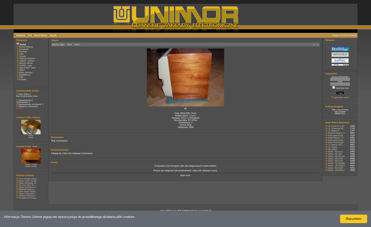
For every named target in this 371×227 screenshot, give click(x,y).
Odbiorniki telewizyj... (27, 189)
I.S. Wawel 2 (333, 131)
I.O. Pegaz (332, 147)
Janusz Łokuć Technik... (28, 181)
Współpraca (24, 75)
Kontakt (22, 79)
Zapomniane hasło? (341, 98)
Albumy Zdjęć (58, 44)
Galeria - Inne (25, 65)
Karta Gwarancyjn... (336, 142)
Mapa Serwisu (25, 72)
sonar (201, 211)
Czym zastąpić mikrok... (28, 179)
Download (20, 35)
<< (314, 44)
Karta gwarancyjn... (336, 135)
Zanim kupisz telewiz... (28, 192)
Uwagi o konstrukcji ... (28, 194)
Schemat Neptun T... (337, 133)
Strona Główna (40, 35)
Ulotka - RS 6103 (335, 161)
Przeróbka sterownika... (28, 198)
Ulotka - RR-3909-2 (336, 170)
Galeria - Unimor (27, 61)
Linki (30, 35)
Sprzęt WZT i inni (27, 68)
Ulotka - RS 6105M (336, 163)
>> (318, 44)
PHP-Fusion (171, 211)
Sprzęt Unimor (26, 63)
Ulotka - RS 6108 (335, 168)
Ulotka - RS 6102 (335, 159)
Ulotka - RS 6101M (336, 156)
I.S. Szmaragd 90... (336, 128)
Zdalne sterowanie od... (28, 183)
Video (21, 70)
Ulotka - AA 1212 (335, 152)
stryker (192, 115)
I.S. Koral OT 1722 (336, 126)
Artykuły (52, 35)
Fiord (69, 44)
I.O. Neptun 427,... (336, 145)
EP (210, 211)
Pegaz (30, 135)
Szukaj (22, 56)
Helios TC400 (31, 164)
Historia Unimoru (27, 58)
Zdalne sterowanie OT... (28, 187)
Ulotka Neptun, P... (336, 138)
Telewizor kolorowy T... (28, 196)
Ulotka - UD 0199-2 (336, 165)
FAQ (21, 77)
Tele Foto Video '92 (26, 185)
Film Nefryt (332, 149)
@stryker (20, 108)
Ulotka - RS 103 (335, 154)
